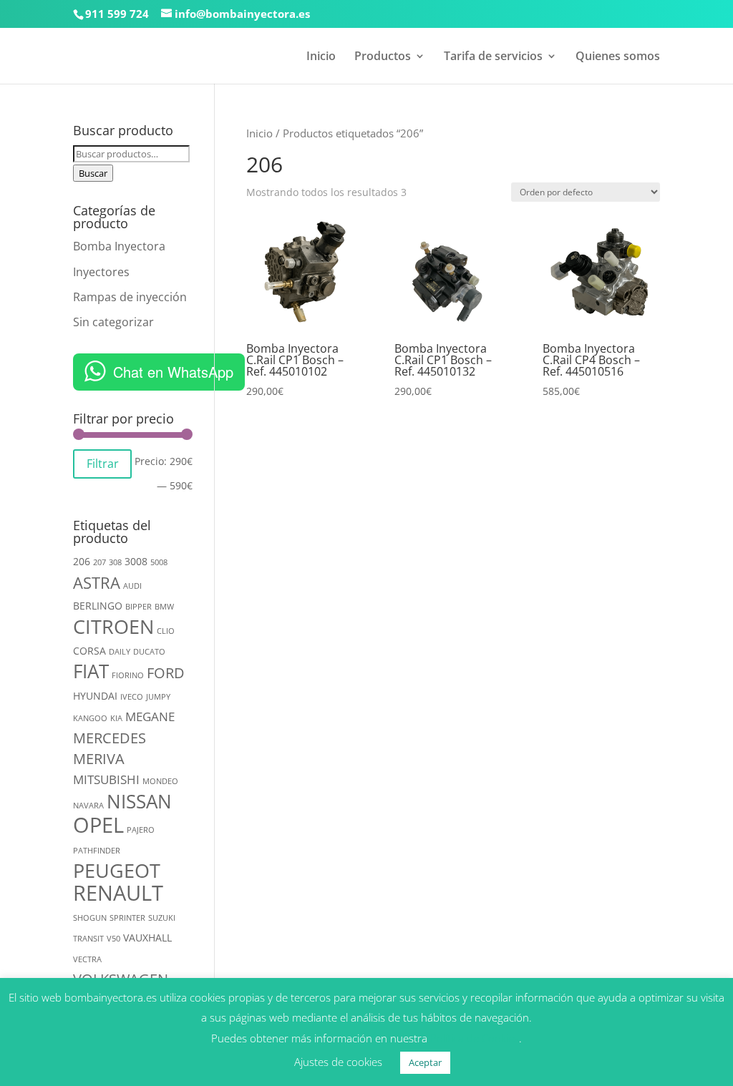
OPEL (98, 825)
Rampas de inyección (130, 297)
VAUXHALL (147, 937)
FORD (166, 673)
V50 (113, 939)
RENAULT (118, 893)
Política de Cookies (474, 1038)
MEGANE (150, 716)
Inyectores (101, 272)
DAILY (119, 652)
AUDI (132, 586)
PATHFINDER (96, 851)
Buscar (93, 173)
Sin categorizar (113, 322)
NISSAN (139, 801)
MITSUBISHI (106, 779)
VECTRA (87, 959)
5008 (159, 562)
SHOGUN (90, 918)
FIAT (91, 671)
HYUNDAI (95, 696)
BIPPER (138, 607)
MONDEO (160, 781)
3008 (136, 561)
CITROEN (113, 626)
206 (81, 561)
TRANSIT (88, 939)
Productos (382, 57)
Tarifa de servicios (493, 57)
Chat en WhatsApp (173, 371)
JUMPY (158, 697)
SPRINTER (127, 918)
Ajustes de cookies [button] (338, 1062)
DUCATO (149, 652)
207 (99, 562)
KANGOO (90, 718)
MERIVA (99, 758)
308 (115, 562)
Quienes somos (618, 57)
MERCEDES (109, 738)
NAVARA (88, 806)
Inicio (321, 57)
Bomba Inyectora (119, 246)
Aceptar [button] (425, 1062)
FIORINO (128, 675)
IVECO (131, 697)
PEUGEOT (116, 870)
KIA (116, 718)
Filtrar (103, 463)
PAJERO (141, 830)
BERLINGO (97, 605)
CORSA (89, 650)
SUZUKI (161, 918)
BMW (164, 607)
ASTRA (96, 582)
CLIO (166, 631)
